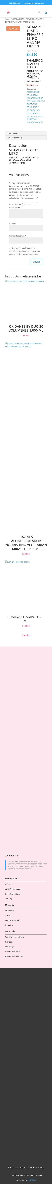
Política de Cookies (13, 951)
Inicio (7, 19)
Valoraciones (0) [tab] (15, 138)
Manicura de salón (13, 920)
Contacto (9, 942)
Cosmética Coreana (13, 889)
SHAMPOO (40, 116)
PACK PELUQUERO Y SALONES (33, 107)
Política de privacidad (14, 956)
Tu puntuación (16, 204)
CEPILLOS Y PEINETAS (36, 101)
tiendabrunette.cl (19, 1175)
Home (7, 884)
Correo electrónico (17, 236)
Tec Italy (8, 898)
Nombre (13, 223)
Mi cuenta (9, 910)
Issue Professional (12, 894)
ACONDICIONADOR (35, 98)
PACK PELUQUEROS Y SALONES (22, 19)
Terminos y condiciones (15, 937)
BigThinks (31, 1180)
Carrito (8, 915)
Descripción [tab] (13, 133)
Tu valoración (15, 207)
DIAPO (29, 104)
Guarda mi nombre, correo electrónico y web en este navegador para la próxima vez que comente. (24, 251)
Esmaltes (9, 925)
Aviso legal (9, 946)
